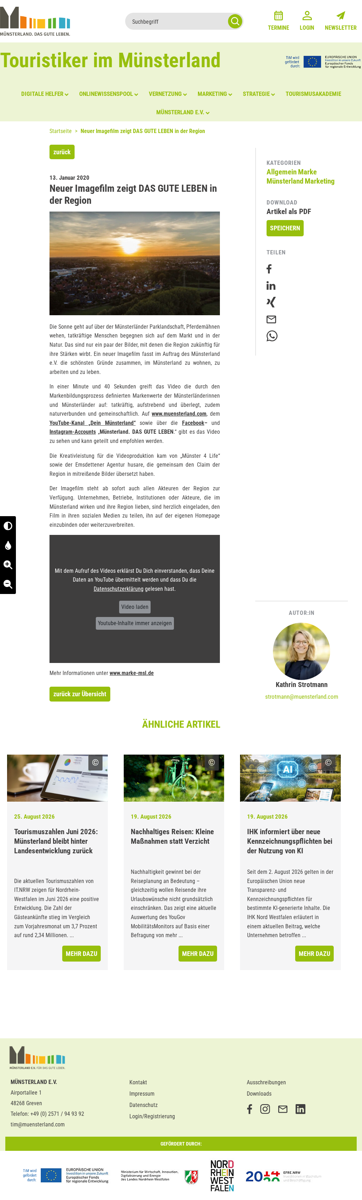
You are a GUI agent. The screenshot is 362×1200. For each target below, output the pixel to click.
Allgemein (282, 172)
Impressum (141, 1093)
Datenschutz (143, 1105)
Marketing (320, 181)
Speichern (285, 228)
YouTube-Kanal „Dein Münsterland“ (92, 423)
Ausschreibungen (266, 1082)
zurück (62, 152)
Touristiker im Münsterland (110, 60)
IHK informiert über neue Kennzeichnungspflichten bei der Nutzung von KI (289, 841)
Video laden (134, 607)
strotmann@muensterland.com (301, 696)
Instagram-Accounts (72, 431)
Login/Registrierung (152, 1116)
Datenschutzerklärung (119, 588)
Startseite (60, 131)
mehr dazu (81, 953)
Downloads (259, 1093)
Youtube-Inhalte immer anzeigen (135, 623)
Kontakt (138, 1082)
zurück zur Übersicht (79, 694)
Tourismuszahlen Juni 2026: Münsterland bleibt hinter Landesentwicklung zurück (56, 841)
